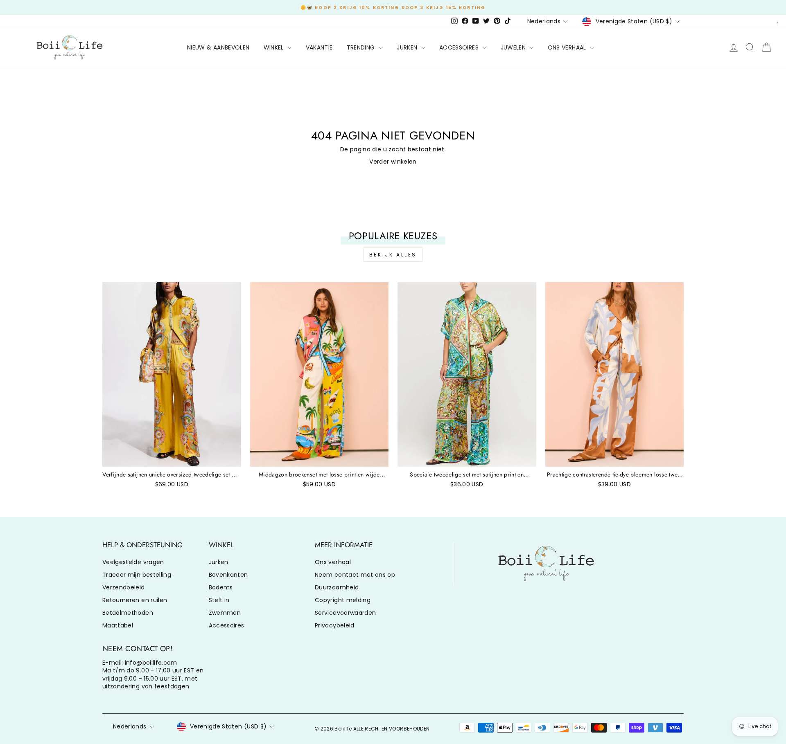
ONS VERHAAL (568, 47)
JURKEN (408, 47)
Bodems (221, 587)
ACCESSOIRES (459, 47)
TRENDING (362, 47)
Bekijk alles (393, 254)
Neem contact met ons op (355, 575)
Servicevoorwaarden (345, 613)
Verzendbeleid (123, 587)
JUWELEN (514, 47)
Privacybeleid (335, 625)
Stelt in (219, 600)
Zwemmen (225, 613)
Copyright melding (342, 600)
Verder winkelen (392, 162)
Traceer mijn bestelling (136, 575)
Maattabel (117, 625)
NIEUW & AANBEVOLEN (218, 47)
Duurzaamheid (337, 587)
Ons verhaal (333, 562)
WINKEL (274, 47)
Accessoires (226, 625)
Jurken (218, 562)
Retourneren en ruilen (134, 600)
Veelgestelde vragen (133, 562)
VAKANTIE (319, 47)
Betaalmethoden (127, 613)
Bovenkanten (228, 575)
